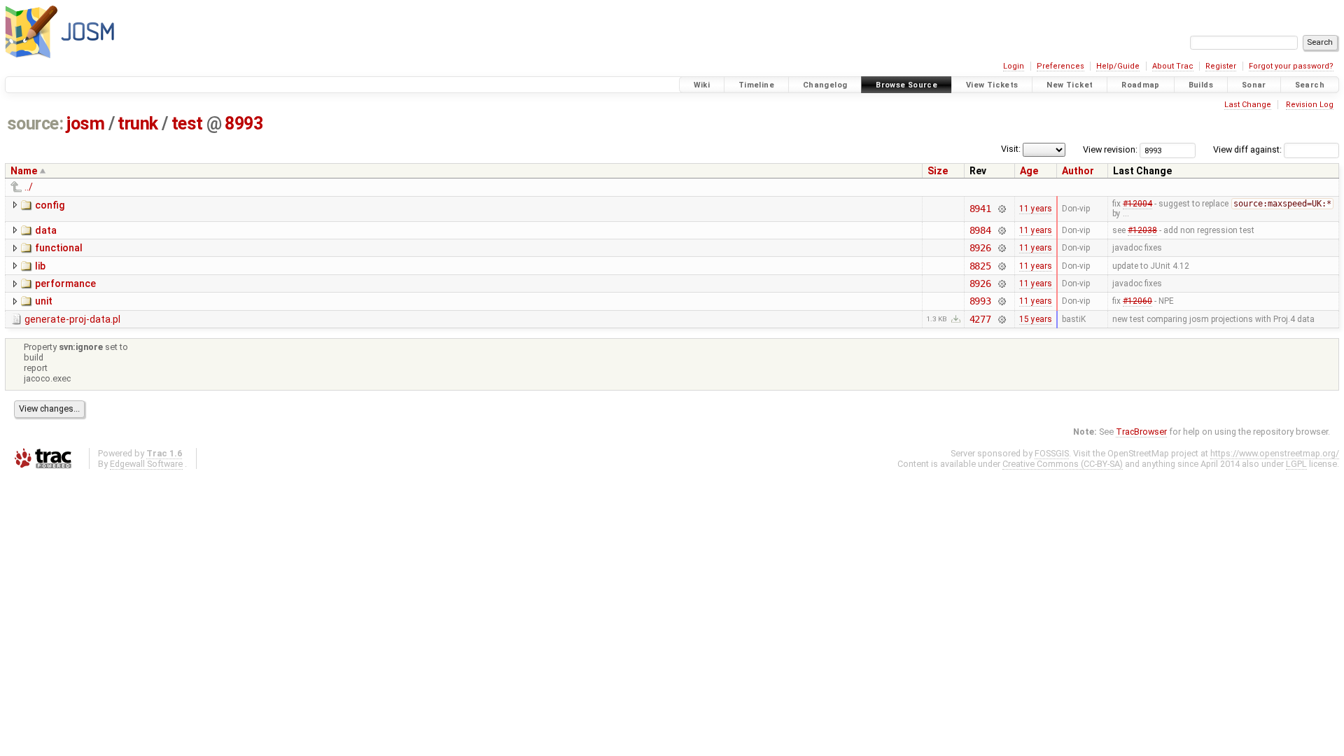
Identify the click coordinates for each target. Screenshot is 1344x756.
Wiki (702, 85)
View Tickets (992, 85)
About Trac (1173, 66)
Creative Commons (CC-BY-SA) (1062, 463)
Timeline (756, 85)
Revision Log (1310, 104)
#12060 (1137, 301)
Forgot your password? (1291, 66)
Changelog (825, 85)
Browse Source (906, 85)
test (187, 123)
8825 (980, 266)
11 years (1035, 209)
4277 (980, 319)
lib (40, 266)
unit (43, 301)
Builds (1201, 85)
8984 (980, 230)
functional (59, 247)
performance (65, 283)
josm (85, 123)
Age (1029, 170)
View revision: (1110, 149)
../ (28, 186)
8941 (980, 208)
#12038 (1142, 230)
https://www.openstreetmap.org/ (1274, 453)
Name (23, 170)
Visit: (1011, 149)
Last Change (1247, 104)
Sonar (1254, 85)
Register (1220, 66)
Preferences (1060, 66)
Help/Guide (1118, 66)
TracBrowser (1141, 431)
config (49, 205)
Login (1013, 66)
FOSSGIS (1052, 453)
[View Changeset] (1001, 208)
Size (937, 170)
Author (1078, 170)
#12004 (1137, 204)
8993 (243, 123)
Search (1309, 85)
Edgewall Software (146, 463)
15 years (1035, 319)
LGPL (1296, 463)
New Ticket (1069, 85)
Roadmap (1140, 85)
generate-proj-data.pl (72, 319)
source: (35, 123)
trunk (138, 123)
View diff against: (1248, 149)
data (46, 230)
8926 (980, 247)
